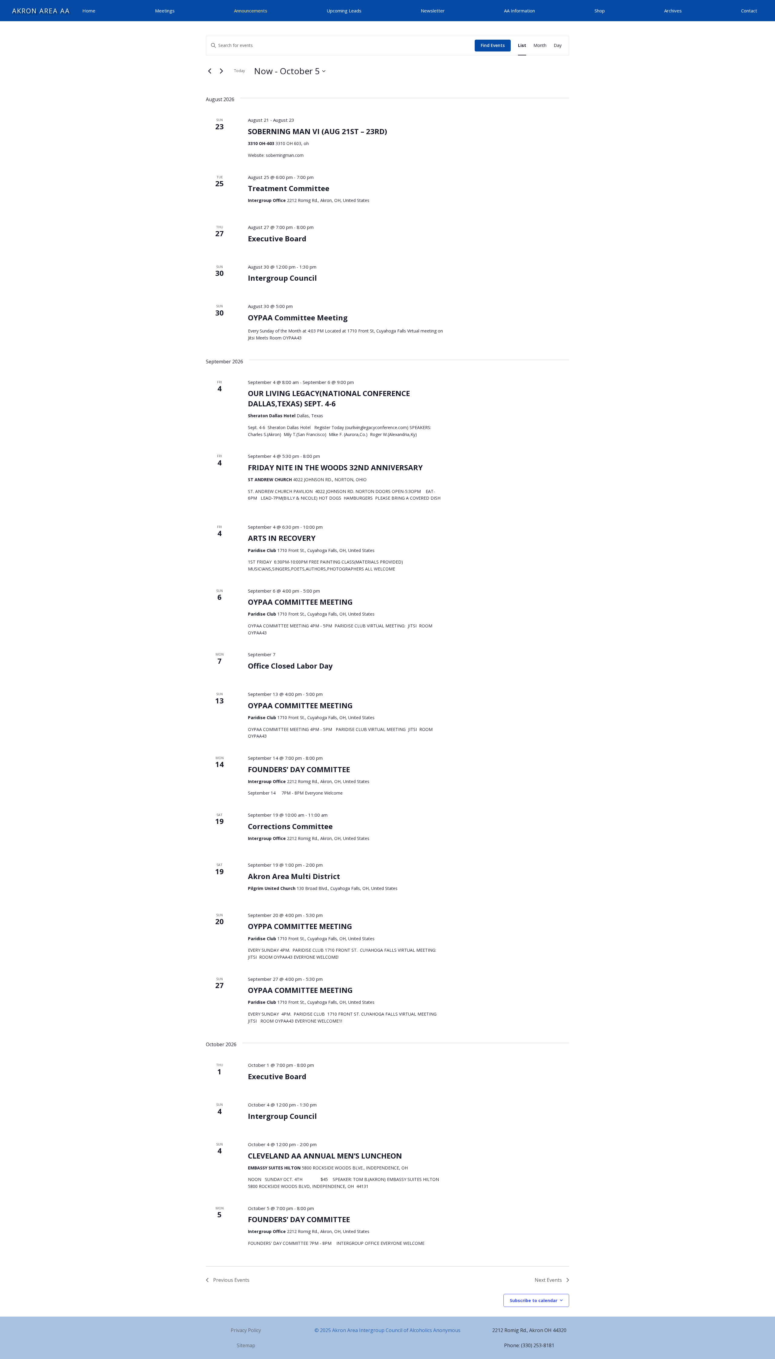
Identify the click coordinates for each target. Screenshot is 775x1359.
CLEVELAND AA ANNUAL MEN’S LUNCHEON (325, 1156)
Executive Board (277, 238)
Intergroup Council (282, 278)
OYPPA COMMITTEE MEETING (300, 926)
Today (239, 70)
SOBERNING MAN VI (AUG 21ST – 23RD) (317, 131)
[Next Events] (221, 71)
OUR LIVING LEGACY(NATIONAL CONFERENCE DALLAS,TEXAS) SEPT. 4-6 (329, 398)
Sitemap (246, 1345)
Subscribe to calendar (533, 1300)
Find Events (493, 45)
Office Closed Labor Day (290, 666)
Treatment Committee (288, 188)
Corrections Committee (290, 826)
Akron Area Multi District (294, 876)
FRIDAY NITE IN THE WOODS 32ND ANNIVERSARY (335, 467)
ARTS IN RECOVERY (281, 538)
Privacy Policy (246, 1330)
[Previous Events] (209, 71)
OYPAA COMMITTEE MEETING (300, 602)
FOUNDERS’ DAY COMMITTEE (299, 769)
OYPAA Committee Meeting (298, 317)
